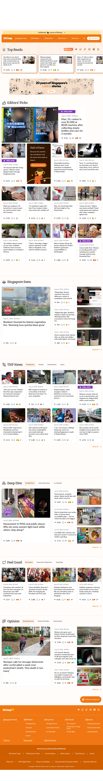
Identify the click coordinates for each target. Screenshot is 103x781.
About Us (9, 762)
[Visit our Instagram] (89, 49)
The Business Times (33, 753)
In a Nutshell (50, 732)
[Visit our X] (98, 49)
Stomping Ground (93, 723)
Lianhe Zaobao (50, 753)
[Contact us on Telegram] (76, 49)
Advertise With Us (90, 762)
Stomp (92, 753)
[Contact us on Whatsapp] (80, 49)
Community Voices (52, 727)
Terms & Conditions (43, 762)
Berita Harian (65, 753)
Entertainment (31, 732)
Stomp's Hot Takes (93, 727)
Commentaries (92, 732)
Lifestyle (29, 727)
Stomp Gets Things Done (73, 727)
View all (95, 349)
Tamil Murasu (80, 753)
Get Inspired (71, 723)
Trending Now (31, 723)
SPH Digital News (24, 762)
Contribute (94, 38)
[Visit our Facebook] (94, 49)
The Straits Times (15, 753)
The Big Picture (51, 723)
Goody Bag (71, 732)
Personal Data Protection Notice (66, 762)
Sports (28, 736)
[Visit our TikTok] (85, 49)
